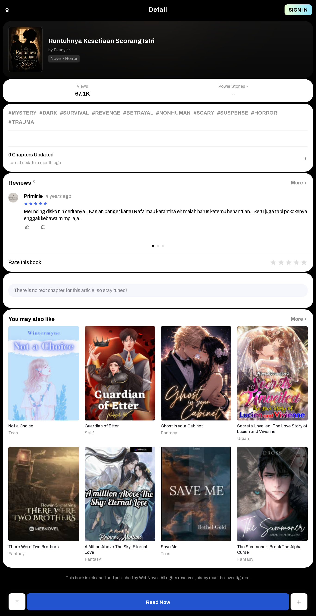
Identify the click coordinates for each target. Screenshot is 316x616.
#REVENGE (106, 112)
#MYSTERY (22, 112)
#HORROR (264, 112)
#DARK (48, 112)
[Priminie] (13, 197)
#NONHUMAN (173, 112)
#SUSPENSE (232, 112)
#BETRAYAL (138, 112)
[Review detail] (40, 227)
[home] (7, 10)
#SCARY (203, 112)
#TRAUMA (21, 122)
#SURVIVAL (74, 112)
